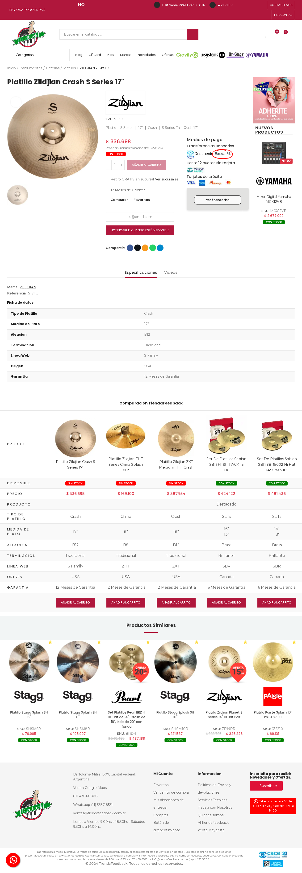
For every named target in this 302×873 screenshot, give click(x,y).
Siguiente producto (291, 68)
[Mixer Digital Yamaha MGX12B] (274, 153)
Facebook (130, 248)
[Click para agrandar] (16, 102)
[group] (29, 662)
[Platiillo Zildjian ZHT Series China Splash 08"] (125, 435)
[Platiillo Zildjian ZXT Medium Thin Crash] (176, 438)
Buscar (192, 34)
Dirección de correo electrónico (145, 248)
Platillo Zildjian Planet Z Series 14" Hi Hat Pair (224, 714)
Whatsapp (152, 248)
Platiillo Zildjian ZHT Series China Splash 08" (126, 464)
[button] (281, 5)
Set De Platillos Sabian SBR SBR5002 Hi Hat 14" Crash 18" (277, 464)
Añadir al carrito (146, 165)
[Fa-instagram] (247, 5)
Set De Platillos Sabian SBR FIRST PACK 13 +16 (226, 464)
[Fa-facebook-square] (254, 5)
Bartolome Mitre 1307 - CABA (183, 5)
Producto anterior (279, 68)
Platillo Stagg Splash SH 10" (175, 714)
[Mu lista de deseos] (266, 34)
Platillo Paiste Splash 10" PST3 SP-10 (273, 714)
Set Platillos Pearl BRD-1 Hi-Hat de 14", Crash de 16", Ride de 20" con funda (126, 719)
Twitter (137, 248)
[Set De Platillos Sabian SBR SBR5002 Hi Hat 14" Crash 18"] (276, 435)
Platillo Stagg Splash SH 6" (29, 714)
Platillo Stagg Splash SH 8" (77, 714)
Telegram (160, 248)
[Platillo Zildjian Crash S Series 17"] (75, 438)
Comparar (119, 200)
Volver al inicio (285, 68)
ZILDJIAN (28, 287)
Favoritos (142, 200)
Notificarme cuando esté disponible (140, 230)
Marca (12, 287)
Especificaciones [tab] (141, 272)
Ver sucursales (166, 179)
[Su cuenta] (293, 34)
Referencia (16, 293)
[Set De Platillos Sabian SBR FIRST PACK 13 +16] (226, 435)
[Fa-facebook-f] (239, 5)
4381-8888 (225, 5)
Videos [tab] (170, 272)
